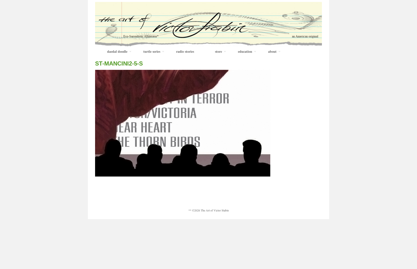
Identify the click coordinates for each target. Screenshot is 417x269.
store (218, 51)
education (245, 51)
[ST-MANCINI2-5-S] (182, 122)
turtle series (151, 51)
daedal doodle (117, 51)
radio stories (185, 51)
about (272, 51)
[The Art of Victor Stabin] (208, 23)
